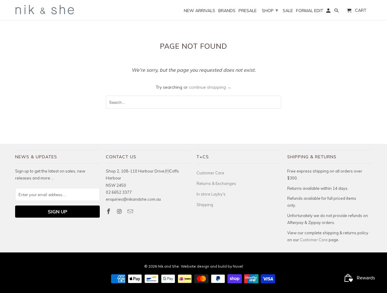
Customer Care (210, 172)
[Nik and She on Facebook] (109, 211)
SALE (288, 10)
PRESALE (248, 10)
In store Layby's (211, 194)
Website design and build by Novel (212, 266)
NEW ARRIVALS (199, 10)
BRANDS (227, 10)
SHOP (270, 10)
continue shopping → (210, 87)
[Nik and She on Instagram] (120, 211)
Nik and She (168, 266)
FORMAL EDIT (309, 10)
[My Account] (328, 11)
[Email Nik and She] (131, 211)
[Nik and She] (45, 10)
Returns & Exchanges (216, 183)
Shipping (205, 204)
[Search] (337, 11)
